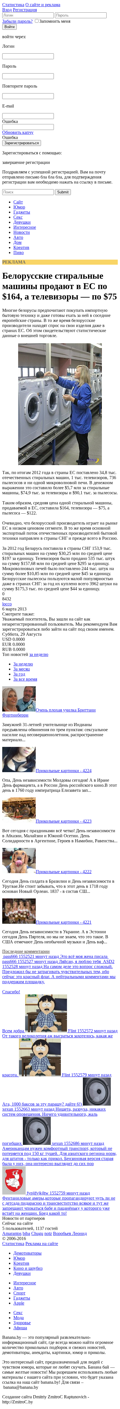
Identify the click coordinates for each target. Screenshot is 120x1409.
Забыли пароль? (17, 21)
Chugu (37, 1233)
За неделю (23, 664)
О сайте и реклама (42, 4)
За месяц (21, 669)
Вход (7, 9)
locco (7, 603)
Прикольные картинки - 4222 (64, 871)
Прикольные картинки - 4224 (64, 770)
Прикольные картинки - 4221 (64, 922)
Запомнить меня (54, 21)
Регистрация (25, 9)
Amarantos (11, 1233)
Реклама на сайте (41, 1243)
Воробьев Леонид (70, 1233)
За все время (25, 679)
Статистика (13, 4)
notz (48, 1233)
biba (26, 1233)
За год (19, 674)
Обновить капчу (17, 132)
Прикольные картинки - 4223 (64, 821)
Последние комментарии (26, 951)
